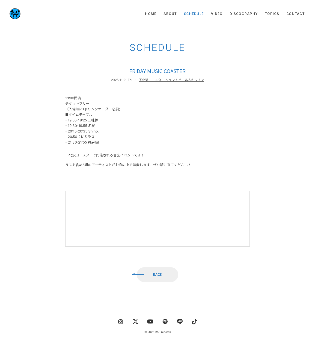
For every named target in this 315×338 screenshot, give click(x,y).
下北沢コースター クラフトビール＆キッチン (171, 80)
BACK (157, 274)
